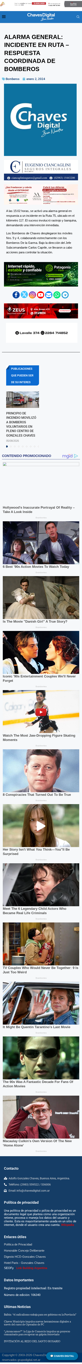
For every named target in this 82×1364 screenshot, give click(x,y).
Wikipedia (67, 1225)
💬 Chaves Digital (62, 1356)
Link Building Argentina (31, 1268)
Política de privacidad (21, 1202)
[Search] (78, 17)
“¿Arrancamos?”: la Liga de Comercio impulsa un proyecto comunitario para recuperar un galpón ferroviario (37, 1333)
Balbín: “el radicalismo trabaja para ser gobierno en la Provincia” (40, 1314)
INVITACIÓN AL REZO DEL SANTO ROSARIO (32, 1341)
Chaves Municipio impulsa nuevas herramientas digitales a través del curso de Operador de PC (37, 1323)
